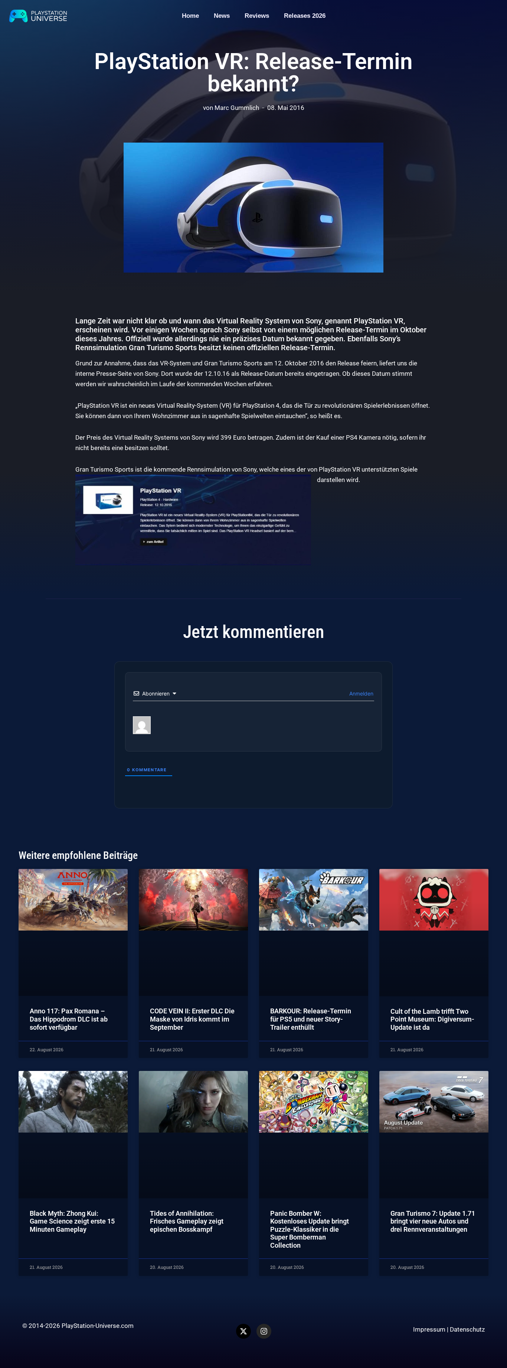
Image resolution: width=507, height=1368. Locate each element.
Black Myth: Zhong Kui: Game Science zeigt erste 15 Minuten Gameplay (72, 1221)
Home (190, 15)
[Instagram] (263, 1331)
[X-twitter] (243, 1331)
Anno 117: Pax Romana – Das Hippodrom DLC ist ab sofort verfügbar (69, 1019)
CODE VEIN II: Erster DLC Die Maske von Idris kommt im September (192, 1019)
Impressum (429, 1329)
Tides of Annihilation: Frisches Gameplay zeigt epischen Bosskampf (186, 1221)
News (222, 15)
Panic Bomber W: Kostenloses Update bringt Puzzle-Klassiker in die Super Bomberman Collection (309, 1229)
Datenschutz (467, 1329)
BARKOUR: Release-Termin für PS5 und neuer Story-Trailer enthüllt (310, 1019)
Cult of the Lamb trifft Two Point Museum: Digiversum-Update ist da (432, 1019)
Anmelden (360, 693)
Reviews (257, 15)
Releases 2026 (305, 15)
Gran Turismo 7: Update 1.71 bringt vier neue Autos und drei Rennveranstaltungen (432, 1221)
